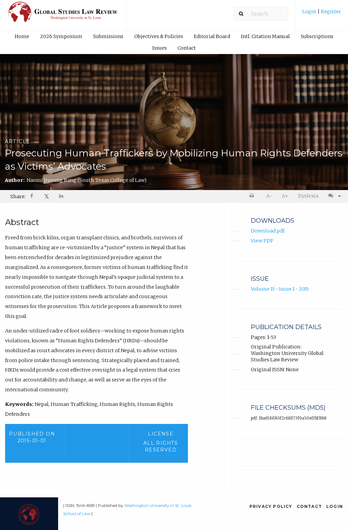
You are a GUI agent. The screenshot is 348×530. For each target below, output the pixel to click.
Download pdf (267, 231)
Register (330, 11)
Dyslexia (308, 196)
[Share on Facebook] (32, 197)
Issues (159, 48)
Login (309, 11)
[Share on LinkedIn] (61, 197)
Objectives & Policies (158, 36)
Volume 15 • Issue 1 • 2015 (280, 289)
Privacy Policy (270, 506)
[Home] (63, 15)
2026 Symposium (61, 36)
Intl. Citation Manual (265, 36)
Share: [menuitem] (17, 196)
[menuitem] (321, 14)
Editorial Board (212, 36)
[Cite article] (333, 196)
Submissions (108, 36)
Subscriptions (317, 36)
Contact (186, 48)
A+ (285, 196)
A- (269, 196)
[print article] (253, 196)
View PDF (262, 241)
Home (22, 36)
